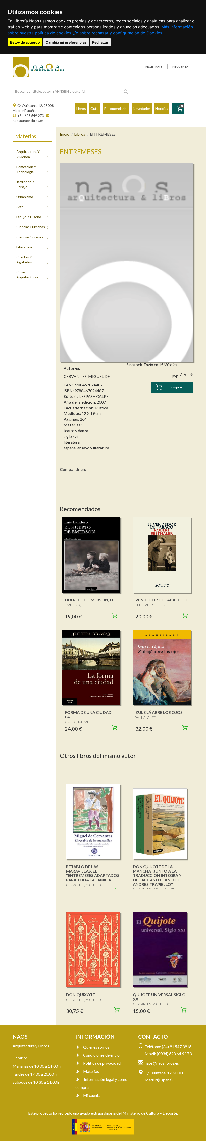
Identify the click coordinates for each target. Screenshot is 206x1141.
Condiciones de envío (101, 1055)
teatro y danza (76, 430)
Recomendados (116, 108)
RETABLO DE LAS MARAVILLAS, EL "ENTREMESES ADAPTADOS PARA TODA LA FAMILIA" (92, 873)
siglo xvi (71, 436)
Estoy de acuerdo (25, 42)
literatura (72, 442)
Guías (94, 108)
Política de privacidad (102, 1063)
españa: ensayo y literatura (86, 447)
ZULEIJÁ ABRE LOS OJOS (159, 712)
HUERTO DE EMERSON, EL (89, 599)
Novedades (142, 108)
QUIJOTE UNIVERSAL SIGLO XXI (159, 996)
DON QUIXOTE (80, 994)
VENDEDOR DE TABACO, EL (161, 599)
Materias (91, 1071)
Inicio (64, 134)
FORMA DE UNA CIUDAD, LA (89, 714)
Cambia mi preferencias (66, 42)
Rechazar (100, 42)
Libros (81, 108)
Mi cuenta (91, 1095)
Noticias (161, 108)
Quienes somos (96, 1047)
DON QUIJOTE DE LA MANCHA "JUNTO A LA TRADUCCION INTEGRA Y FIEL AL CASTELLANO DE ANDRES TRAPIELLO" (157, 875)
